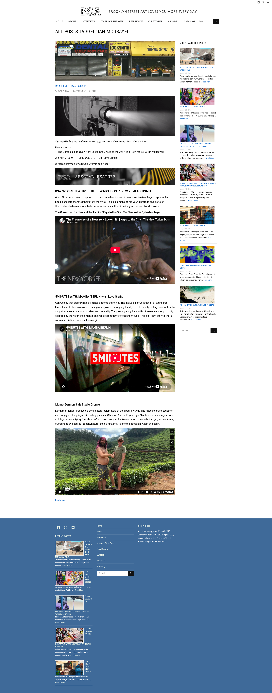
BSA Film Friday (89, 91)
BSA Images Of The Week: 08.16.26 (192, 226)
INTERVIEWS (88, 21)
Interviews (101, 537)
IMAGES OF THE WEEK (112, 21)
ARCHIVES (173, 21)
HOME (59, 21)
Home (99, 526)
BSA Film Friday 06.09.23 (70, 86)
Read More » (207, 82)
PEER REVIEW (136, 21)
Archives (101, 561)
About (99, 531)
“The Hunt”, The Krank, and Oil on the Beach (197, 305)
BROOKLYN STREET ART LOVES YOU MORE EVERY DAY (152, 11)
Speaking (101, 566)
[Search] (216, 21)
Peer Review (102, 549)
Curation (100, 555)
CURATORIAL (155, 21)
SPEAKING (189, 21)
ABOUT (72, 21)
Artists (78, 91)
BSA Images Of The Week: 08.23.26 (192, 107)
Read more (60, 500)
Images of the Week (106, 543)
